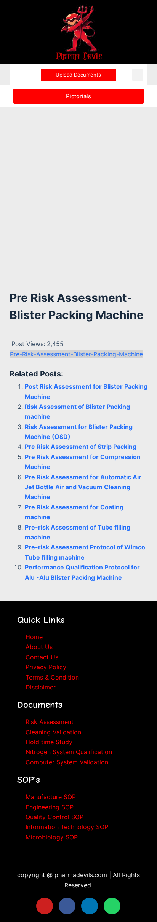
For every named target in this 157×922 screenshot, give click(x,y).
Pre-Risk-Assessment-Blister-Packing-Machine (76, 354)
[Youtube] (44, 906)
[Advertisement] (78, 188)
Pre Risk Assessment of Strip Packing (80, 446)
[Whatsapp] (112, 906)
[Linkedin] (89, 906)
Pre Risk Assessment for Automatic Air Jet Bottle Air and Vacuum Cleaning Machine (83, 487)
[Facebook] (67, 906)
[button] (137, 75)
